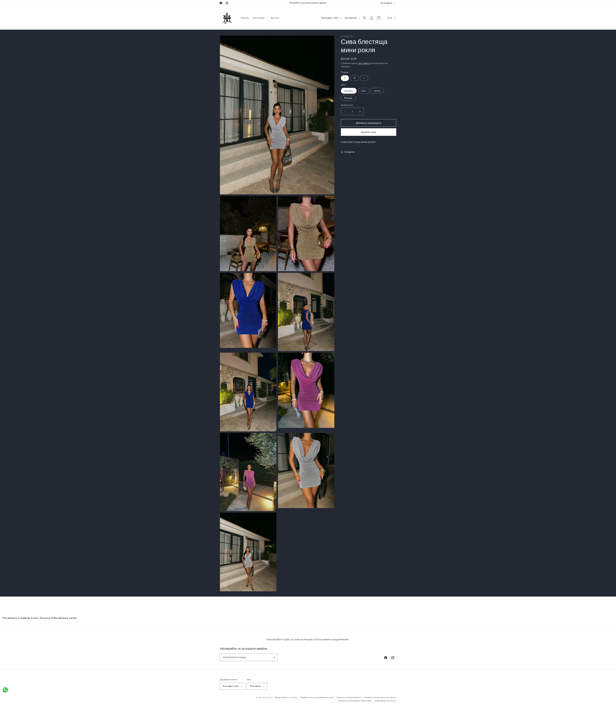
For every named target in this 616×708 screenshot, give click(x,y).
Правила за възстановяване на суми (317, 697)
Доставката (364, 63)
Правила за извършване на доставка (354, 701)
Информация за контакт (385, 701)
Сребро (348, 90)
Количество (347, 105)
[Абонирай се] (273, 657)
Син (363, 90)
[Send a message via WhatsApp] (5, 690)
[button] (260, 17)
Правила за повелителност (349, 697)
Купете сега (368, 132)
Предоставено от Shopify (286, 697)
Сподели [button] (350, 151)
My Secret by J (268, 697)
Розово (348, 98)
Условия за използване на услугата (380, 697)
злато (377, 90)
